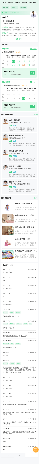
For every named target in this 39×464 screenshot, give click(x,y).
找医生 (24, 2)
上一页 (7, 455)
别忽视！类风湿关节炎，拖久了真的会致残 (25, 204)
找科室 (17, 2)
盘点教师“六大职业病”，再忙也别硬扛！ (25, 252)
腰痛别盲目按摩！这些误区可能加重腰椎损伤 (25, 216)
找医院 (10, 2)
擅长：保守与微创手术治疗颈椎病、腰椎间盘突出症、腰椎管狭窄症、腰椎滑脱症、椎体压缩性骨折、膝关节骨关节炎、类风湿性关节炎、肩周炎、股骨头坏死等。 (22, 192)
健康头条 (32, 2)
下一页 (31, 455)
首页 (4, 2)
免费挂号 (36, 449)
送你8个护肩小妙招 (22, 239)
